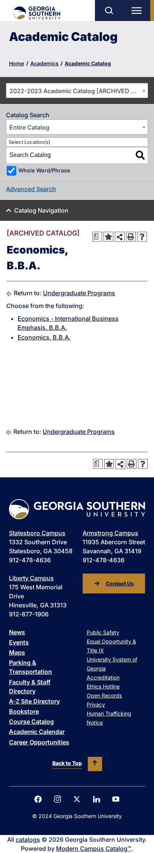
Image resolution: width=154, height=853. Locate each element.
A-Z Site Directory (34, 701)
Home (16, 63)
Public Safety (103, 632)
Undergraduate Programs (79, 293)
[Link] (36, 13)
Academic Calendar (37, 731)
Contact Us (120, 583)
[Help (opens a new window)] (142, 237)
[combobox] (77, 90)
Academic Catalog (88, 63)
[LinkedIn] (96, 799)
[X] (77, 799)
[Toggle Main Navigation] (138, 10)
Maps (17, 652)
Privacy (96, 704)
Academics (44, 63)
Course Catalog (31, 721)
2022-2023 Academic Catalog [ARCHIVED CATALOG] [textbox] (78, 91)
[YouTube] (116, 799)
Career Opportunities (39, 742)
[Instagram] (57, 799)
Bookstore (24, 711)
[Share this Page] (119, 237)
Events (19, 642)
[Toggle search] (109, 10)
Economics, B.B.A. (44, 337)
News (17, 632)
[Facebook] (38, 799)
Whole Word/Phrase (44, 170)
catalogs (28, 839)
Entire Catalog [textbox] (29, 127)
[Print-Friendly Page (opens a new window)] (131, 237)
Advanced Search (31, 189)
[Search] (140, 155)
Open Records (104, 695)
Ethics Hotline (103, 686)
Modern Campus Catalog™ (93, 848)
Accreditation (103, 677)
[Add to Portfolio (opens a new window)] (108, 237)
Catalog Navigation (41, 210)
